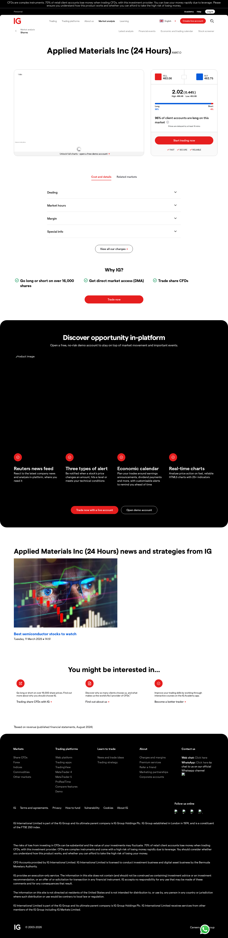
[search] (212, 21)
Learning (124, 21)
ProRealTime (63, 781)
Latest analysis (126, 31)
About (143, 748)
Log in (210, 11)
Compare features (66, 786)
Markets (18, 748)
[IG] (17, 21)
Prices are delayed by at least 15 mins (184, 126)
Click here (201, 757)
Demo (59, 791)
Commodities (21, 771)
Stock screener (206, 31)
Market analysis (107, 21)
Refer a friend (148, 767)
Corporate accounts (152, 776)
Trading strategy (107, 762)
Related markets (127, 176)
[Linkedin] (201, 812)
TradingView (63, 767)
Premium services (150, 762)
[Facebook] (177, 812)
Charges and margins (153, 757)
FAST (172, 149)
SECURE (183, 149)
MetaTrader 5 (63, 776)
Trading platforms (70, 21)
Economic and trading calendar (177, 31)
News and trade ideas (110, 757)
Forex (16, 762)
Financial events (147, 31)
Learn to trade (106, 748)
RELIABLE (196, 149)
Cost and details (101, 176)
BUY (206, 75)
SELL (165, 75)
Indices (17, 767)
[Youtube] (193, 812)
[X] (185, 812)
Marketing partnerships (154, 771)
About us (88, 21)
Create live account (193, 20)
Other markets (22, 776)
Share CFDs (20, 757)
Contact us (188, 748)
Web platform (63, 757)
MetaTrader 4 (63, 771)
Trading (53, 21)
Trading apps (63, 762)
